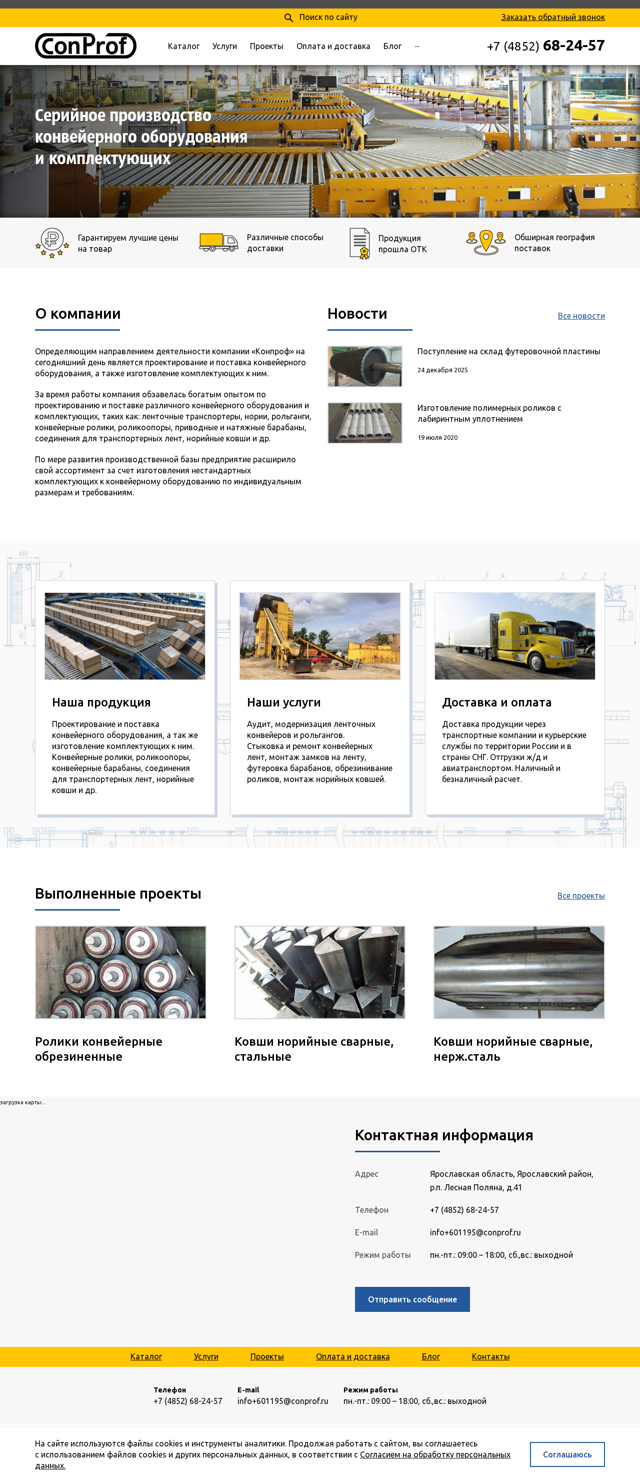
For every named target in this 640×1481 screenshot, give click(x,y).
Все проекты (581, 895)
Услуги (224, 46)
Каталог (184, 46)
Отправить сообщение (412, 1299)
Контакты (491, 1356)
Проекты (267, 46)
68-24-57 (546, 45)
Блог (393, 46)
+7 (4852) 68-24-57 (464, 1209)
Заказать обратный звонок (553, 17)
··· (416, 46)
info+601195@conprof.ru (475, 1232)
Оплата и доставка (333, 46)
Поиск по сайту (320, 18)
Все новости (581, 315)
